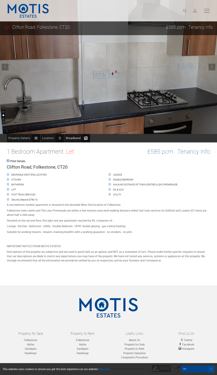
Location (48, 138)
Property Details (19, 138)
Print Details (17, 161)
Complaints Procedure (134, 357)
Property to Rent (134, 349)
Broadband (73, 138)
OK (184, 368)
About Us (134, 340)
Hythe (30, 344)
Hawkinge (30, 353)
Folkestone (30, 340)
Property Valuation (134, 353)
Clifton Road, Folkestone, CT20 (37, 27)
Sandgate (30, 349)
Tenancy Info (200, 27)
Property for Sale (134, 344)
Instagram (187, 349)
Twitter (187, 340)
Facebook (188, 344)
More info (104, 369)
